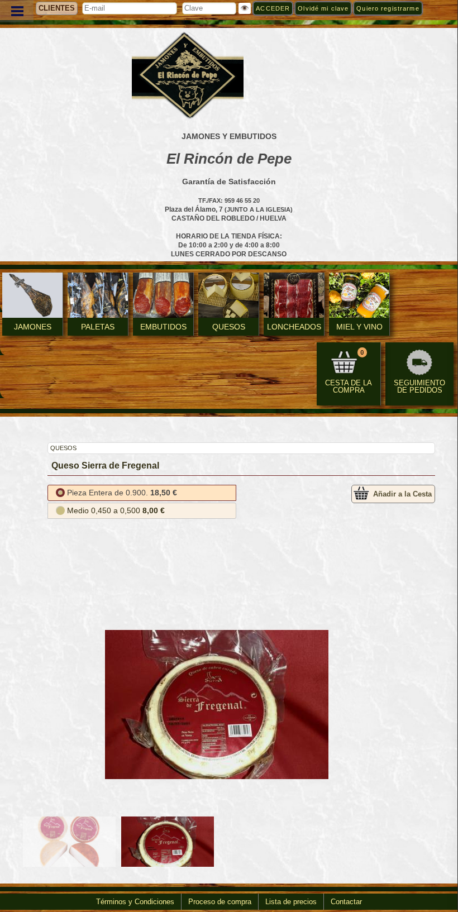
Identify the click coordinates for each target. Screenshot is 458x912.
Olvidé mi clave (323, 8)
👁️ (244, 8)
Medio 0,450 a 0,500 (116, 510)
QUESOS (63, 448)
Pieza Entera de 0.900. (122, 492)
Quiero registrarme (387, 8)
